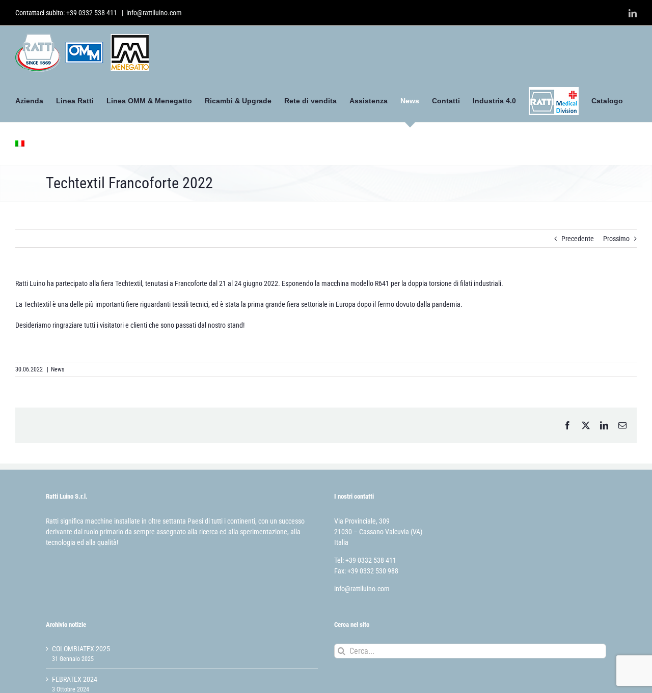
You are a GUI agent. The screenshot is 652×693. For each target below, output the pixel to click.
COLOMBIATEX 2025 (81, 649)
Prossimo (616, 239)
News (57, 369)
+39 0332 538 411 (91, 13)
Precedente (577, 239)
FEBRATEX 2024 (74, 679)
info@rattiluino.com (154, 13)
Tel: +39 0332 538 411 (365, 560)
